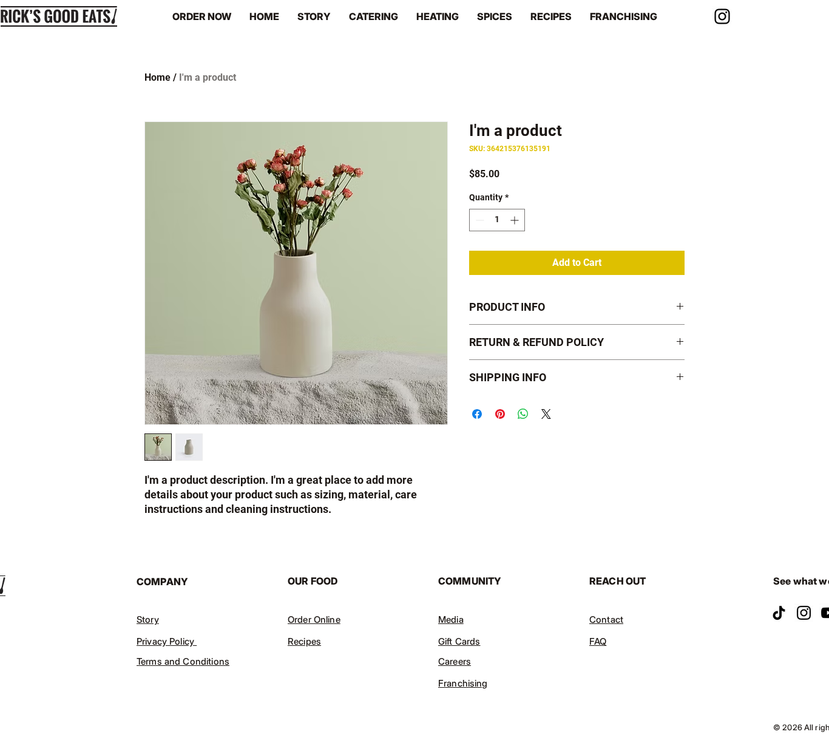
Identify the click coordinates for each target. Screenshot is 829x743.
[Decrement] (478, 220)
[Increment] (515, 220)
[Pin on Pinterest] (500, 414)
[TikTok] (779, 612)
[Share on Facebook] (477, 414)
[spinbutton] (497, 220)
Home (157, 77)
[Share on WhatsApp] (523, 414)
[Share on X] (546, 414)
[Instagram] (722, 16)
